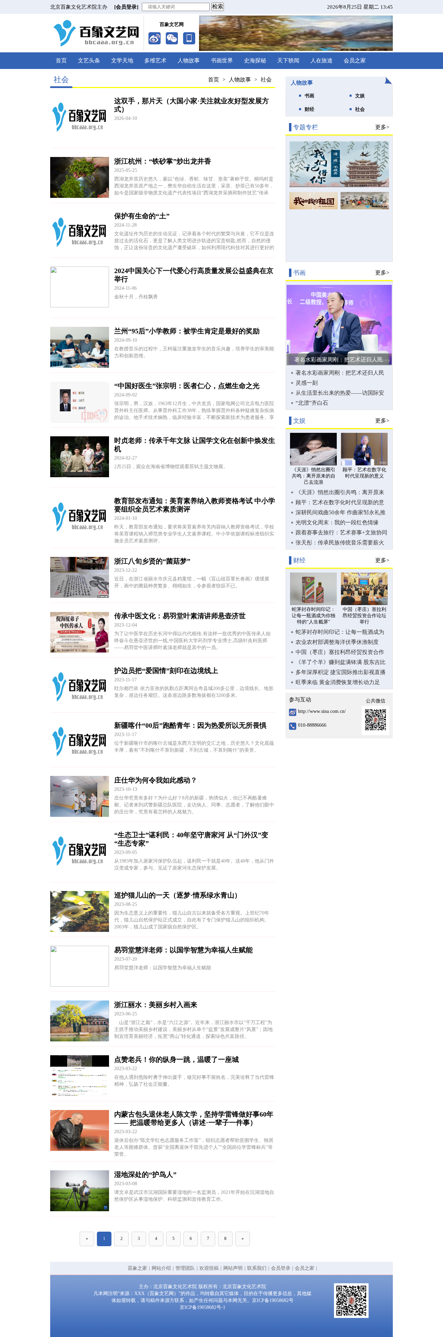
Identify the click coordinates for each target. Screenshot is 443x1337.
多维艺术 (155, 60)
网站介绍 (161, 1268)
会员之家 (355, 60)
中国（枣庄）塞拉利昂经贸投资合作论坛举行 (340, 652)
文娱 (360, 95)
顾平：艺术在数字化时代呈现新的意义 (340, 502)
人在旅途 (321, 60)
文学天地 (122, 60)
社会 (266, 79)
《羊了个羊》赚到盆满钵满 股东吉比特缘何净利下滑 (341, 662)
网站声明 (233, 1268)
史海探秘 (255, 60)
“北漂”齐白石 (312, 403)
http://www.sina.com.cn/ (322, 711)
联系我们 (256, 1268)
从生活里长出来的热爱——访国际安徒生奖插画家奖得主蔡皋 (340, 393)
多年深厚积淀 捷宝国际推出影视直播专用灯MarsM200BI (341, 672)
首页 (61, 60)
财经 (309, 109)
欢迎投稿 (209, 1268)
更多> (382, 127)
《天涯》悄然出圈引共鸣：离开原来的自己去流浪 (340, 492)
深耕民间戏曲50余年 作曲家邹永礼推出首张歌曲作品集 (341, 512)
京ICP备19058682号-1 (202, 1307)
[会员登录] (126, 7)
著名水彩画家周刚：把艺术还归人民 (338, 359)
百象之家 (137, 1268)
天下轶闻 (288, 60)
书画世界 (222, 60)
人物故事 (189, 60)
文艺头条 (89, 60)
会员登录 (280, 1268)
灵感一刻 (307, 383)
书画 (309, 95)
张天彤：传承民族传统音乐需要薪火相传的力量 (340, 543)
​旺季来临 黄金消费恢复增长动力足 (338, 682)
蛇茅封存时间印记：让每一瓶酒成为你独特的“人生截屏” (340, 632)
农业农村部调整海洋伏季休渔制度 (337, 642)
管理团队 (185, 1268)
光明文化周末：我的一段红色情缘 (337, 522)
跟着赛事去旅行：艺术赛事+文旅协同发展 (341, 533)
